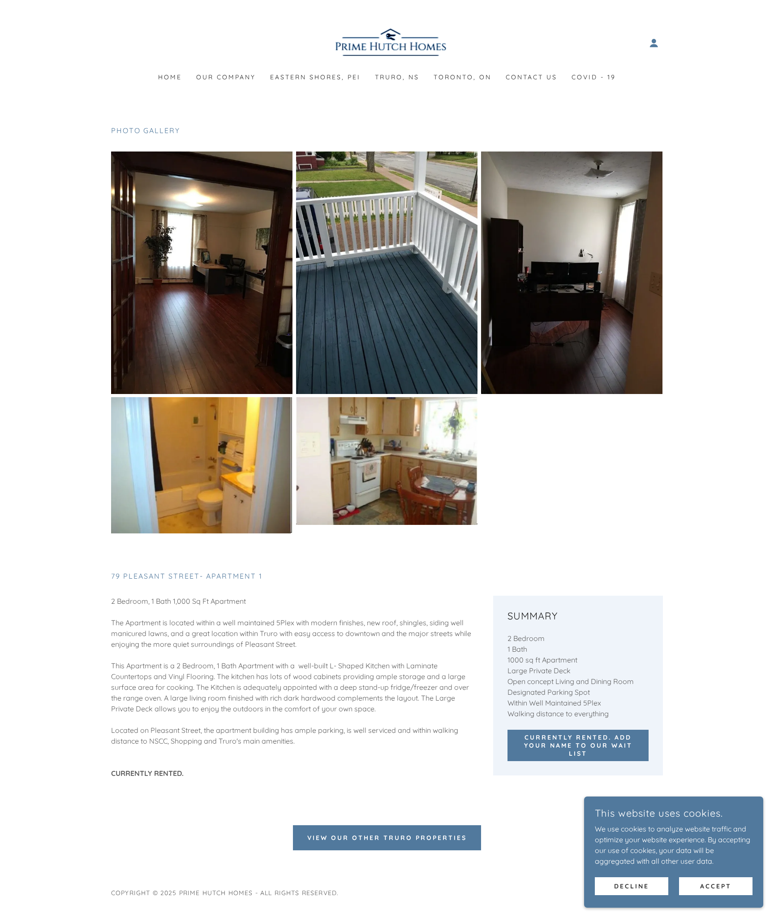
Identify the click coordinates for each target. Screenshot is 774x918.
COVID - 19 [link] (594, 77)
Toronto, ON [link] (462, 77)
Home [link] (170, 77)
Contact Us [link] (531, 77)
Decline (631, 886)
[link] (387, 42)
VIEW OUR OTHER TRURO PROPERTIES (387, 838)
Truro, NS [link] (397, 77)
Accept (715, 886)
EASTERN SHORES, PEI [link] (315, 77)
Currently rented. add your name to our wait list (578, 745)
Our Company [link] (226, 77)
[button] (654, 43)
